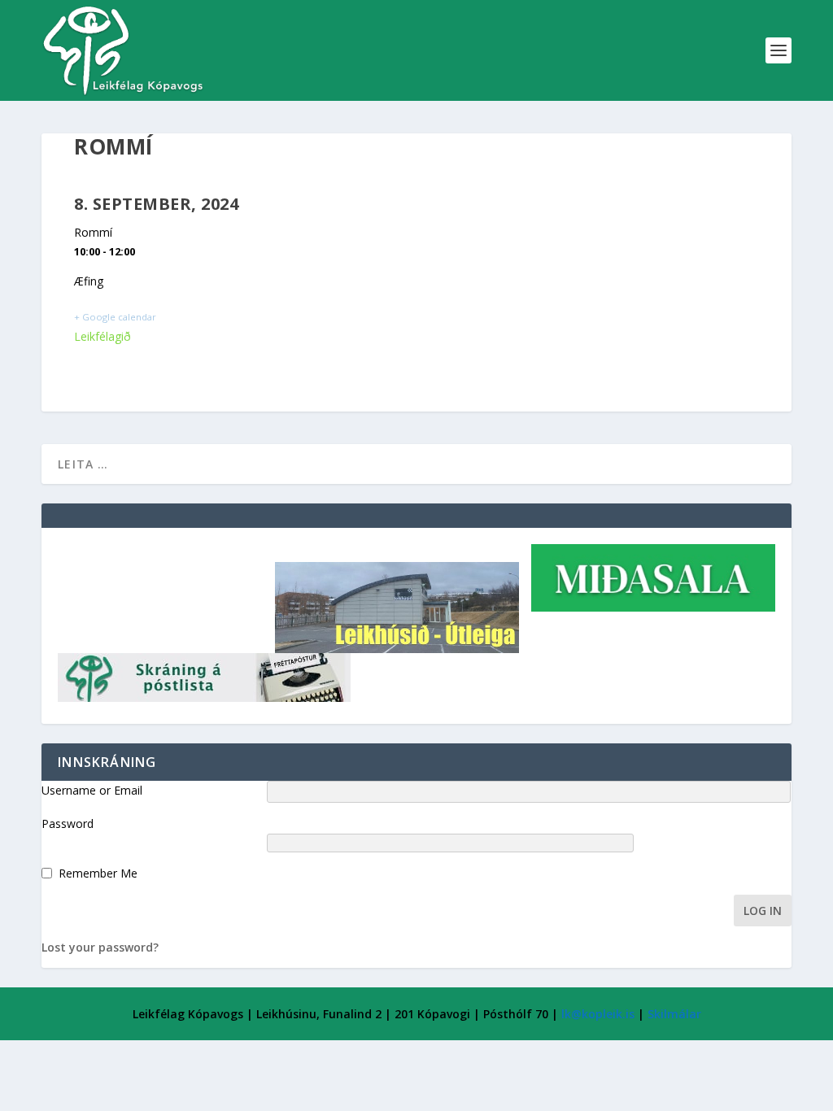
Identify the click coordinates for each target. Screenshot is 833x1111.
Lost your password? (100, 947)
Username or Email (91, 790)
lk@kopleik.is (598, 1014)
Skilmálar (674, 1014)
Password (67, 823)
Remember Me (98, 873)
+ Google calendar (115, 317)
